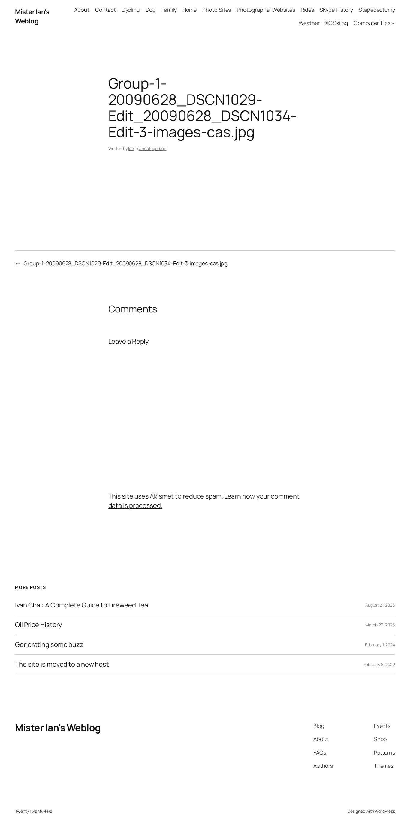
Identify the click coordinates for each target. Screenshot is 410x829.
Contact (105, 9)
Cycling (131, 9)
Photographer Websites (266, 9)
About (81, 9)
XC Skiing (336, 22)
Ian (131, 148)
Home (189, 9)
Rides (307, 9)
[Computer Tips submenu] (393, 23)
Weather (309, 22)
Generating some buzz (49, 644)
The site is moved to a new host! (63, 664)
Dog (151, 9)
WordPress (385, 811)
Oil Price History (38, 625)
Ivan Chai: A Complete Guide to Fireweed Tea (81, 605)
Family (168, 9)
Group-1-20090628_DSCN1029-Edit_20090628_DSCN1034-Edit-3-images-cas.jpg (126, 263)
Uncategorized (152, 148)
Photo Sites (216, 9)
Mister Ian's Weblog (32, 16)
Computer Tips (372, 22)
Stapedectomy (377, 9)
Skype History (336, 9)
